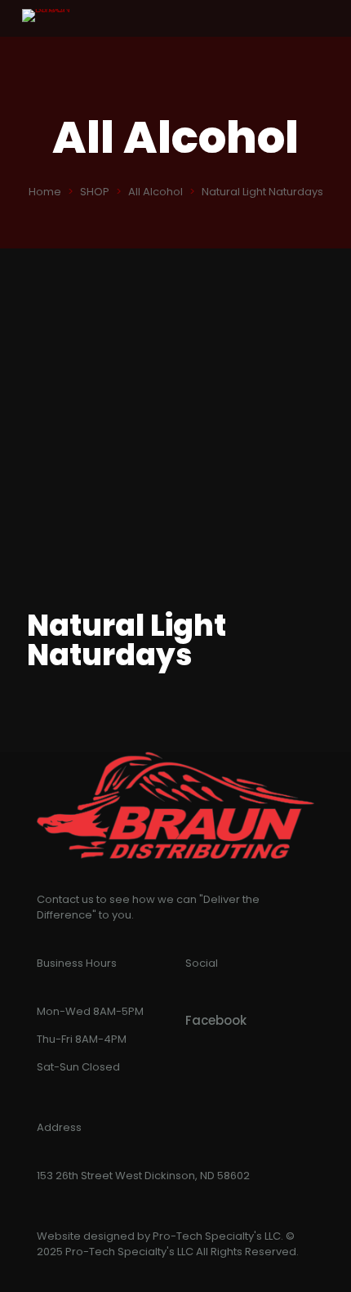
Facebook (216, 1020)
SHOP (94, 191)
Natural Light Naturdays (262, 191)
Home (45, 191)
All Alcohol (155, 191)
